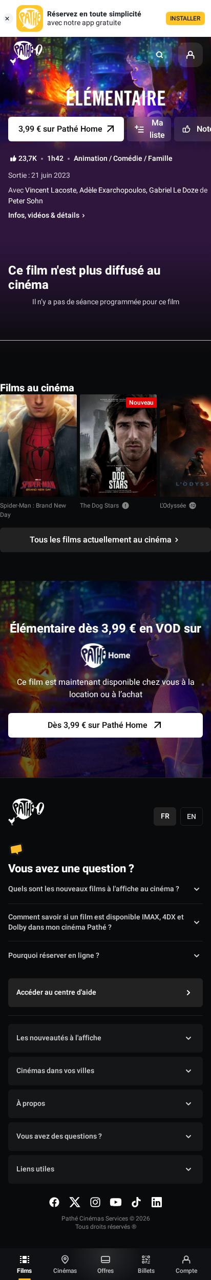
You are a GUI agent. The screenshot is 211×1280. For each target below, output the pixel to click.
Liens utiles (35, 1169)
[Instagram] (95, 1202)
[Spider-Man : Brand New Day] (38, 445)
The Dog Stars (99, 505)
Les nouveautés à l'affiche (58, 1038)
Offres (105, 1270)
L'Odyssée (173, 505)
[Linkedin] (157, 1202)
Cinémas (65, 1270)
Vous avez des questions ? (59, 1136)
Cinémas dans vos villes (55, 1070)
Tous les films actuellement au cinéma (101, 540)
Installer (185, 18)
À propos (30, 1103)
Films (24, 1270)
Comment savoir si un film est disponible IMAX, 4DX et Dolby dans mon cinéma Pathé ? (96, 922)
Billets (146, 1270)
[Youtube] (116, 1202)
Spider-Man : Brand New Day (33, 510)
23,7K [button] (27, 159)
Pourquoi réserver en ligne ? (53, 955)
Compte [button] (186, 1270)
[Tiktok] (136, 1202)
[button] (159, 55)
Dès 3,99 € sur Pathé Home (97, 725)
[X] (75, 1202)
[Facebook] (54, 1202)
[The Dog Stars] (118, 445)
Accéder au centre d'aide (56, 992)
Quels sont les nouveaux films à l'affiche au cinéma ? (93, 889)
